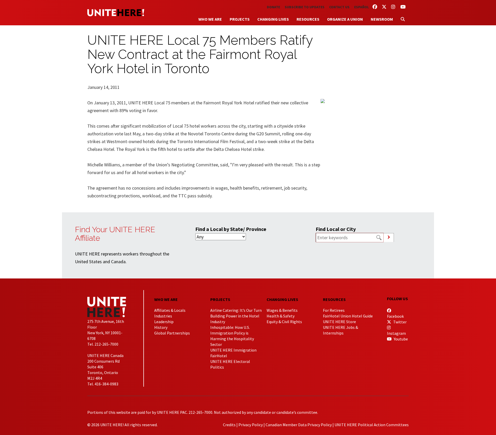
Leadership (164, 321)
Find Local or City (336, 229)
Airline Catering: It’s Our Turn (236, 310)
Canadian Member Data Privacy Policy (299, 424)
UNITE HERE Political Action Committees (372, 424)
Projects (240, 19)
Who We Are (210, 19)
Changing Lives (273, 19)
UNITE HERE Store (339, 321)
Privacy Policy (250, 424)
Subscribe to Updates (304, 7)
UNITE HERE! (115, 12)
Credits (229, 424)
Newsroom (382, 19)
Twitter (399, 321)
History (160, 327)
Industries (163, 316)
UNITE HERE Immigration (233, 350)
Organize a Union (345, 19)
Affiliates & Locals (169, 310)
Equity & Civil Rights (284, 321)
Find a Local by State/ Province (230, 229)
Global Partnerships (172, 333)
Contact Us (339, 7)
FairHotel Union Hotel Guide (348, 316)
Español (361, 7)
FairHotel (218, 355)
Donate (273, 7)
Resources (308, 19)
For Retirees (334, 310)
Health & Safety (281, 316)
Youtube (400, 338)
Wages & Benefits (282, 310)
